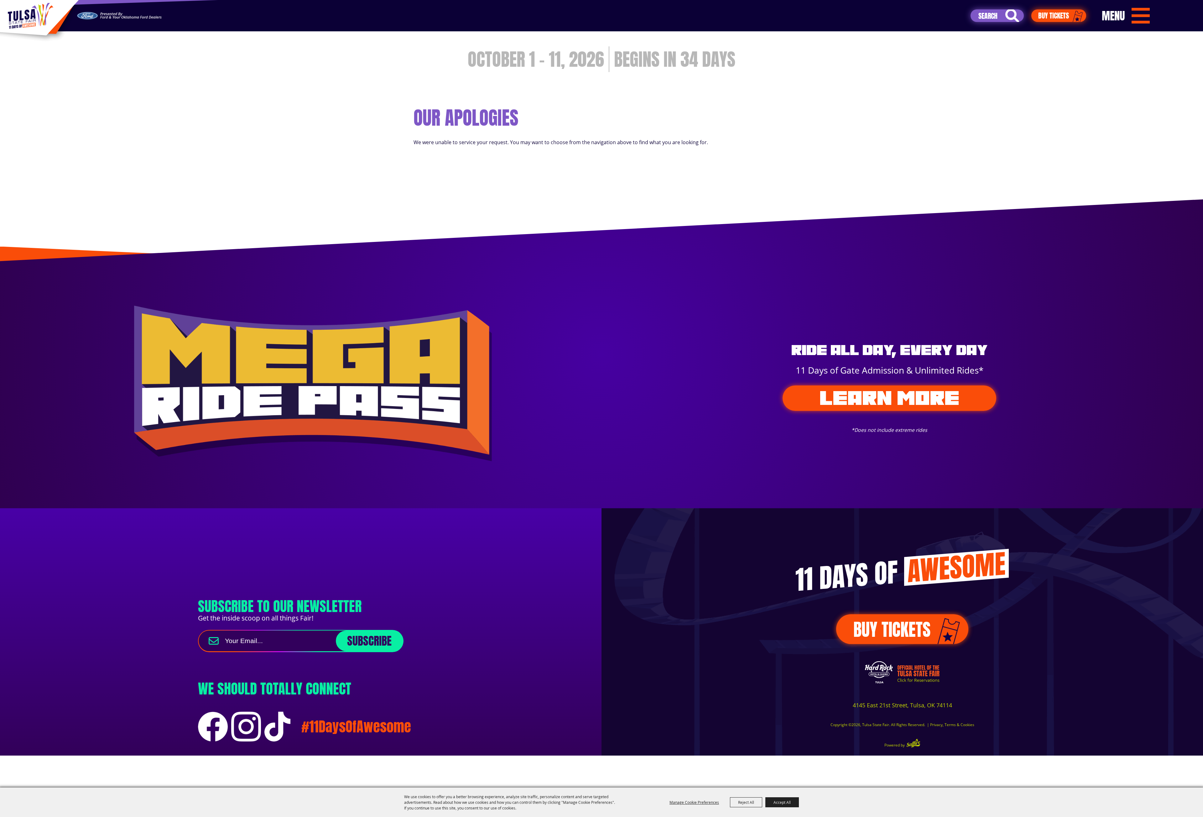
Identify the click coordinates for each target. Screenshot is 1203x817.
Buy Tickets (1053, 15)
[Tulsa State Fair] (30, 16)
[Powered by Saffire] (913, 744)
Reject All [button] (746, 802)
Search (1012, 15)
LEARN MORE (889, 398)
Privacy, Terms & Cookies (952, 724)
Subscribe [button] (369, 640)
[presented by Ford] (119, 16)
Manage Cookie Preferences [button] (694, 802)
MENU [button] (1113, 16)
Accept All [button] (782, 802)
